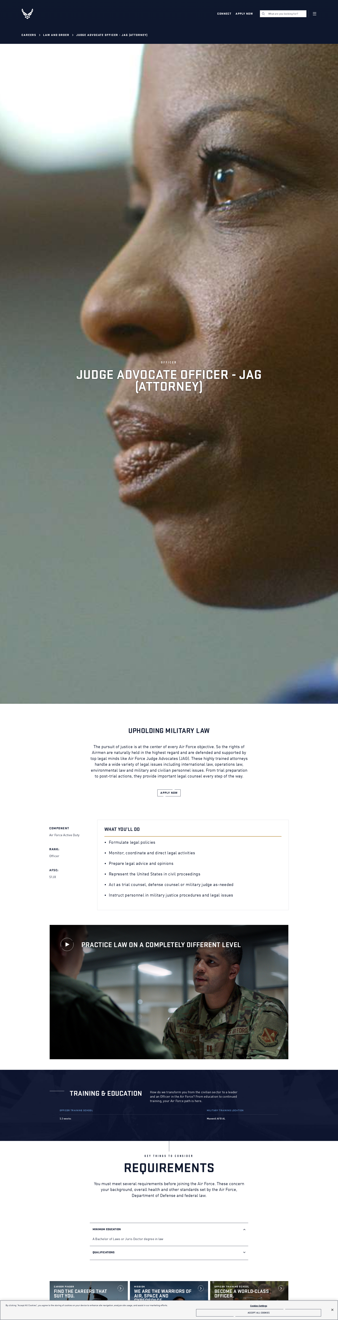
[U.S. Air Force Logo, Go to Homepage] (29, 13)
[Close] (332, 1310)
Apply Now (244, 14)
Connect (224, 14)
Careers (28, 35)
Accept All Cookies (259, 1312)
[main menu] (314, 13)
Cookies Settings (258, 1306)
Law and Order (56, 35)
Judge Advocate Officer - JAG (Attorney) (112, 35)
